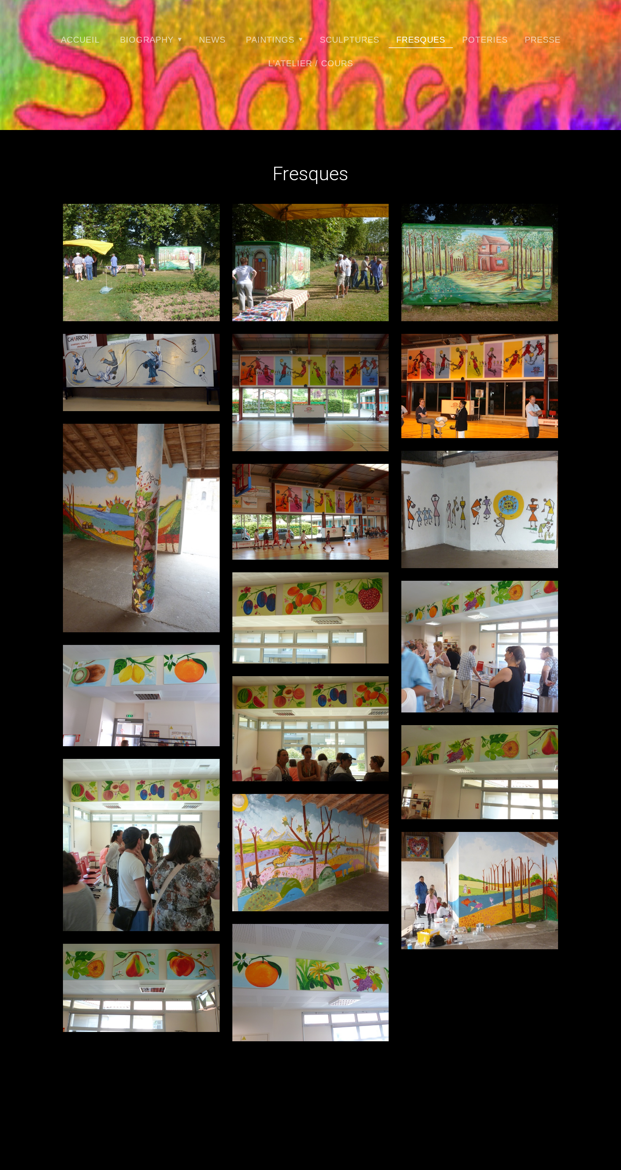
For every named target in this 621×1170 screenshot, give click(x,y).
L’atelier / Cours (310, 63)
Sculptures (349, 39)
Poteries (485, 39)
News (212, 39)
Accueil (80, 39)
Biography (147, 39)
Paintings (270, 39)
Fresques (420, 39)
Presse (543, 39)
